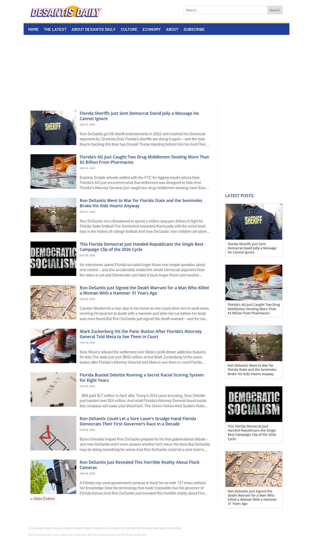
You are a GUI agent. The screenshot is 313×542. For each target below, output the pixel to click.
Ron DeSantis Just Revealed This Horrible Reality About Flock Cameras (139, 464)
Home (33, 30)
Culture (129, 30)
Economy (152, 30)
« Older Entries (42, 499)
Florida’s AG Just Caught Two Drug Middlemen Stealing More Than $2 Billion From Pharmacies (144, 159)
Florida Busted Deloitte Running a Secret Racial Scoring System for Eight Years (142, 377)
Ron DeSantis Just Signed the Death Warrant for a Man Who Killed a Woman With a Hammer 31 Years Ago (144, 290)
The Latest (55, 30)
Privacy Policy (81, 528)
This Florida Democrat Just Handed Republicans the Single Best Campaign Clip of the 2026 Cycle (141, 246)
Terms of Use (100, 528)
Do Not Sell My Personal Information (144, 528)
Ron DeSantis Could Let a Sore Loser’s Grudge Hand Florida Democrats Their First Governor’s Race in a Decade (138, 421)
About (172, 30)
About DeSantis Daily (93, 30)
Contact (115, 528)
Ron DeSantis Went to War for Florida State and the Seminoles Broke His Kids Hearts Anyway (141, 203)
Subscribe (194, 30)
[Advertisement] (156, 69)
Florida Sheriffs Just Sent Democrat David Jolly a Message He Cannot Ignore (139, 115)
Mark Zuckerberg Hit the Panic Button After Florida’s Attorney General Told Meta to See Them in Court (141, 334)
